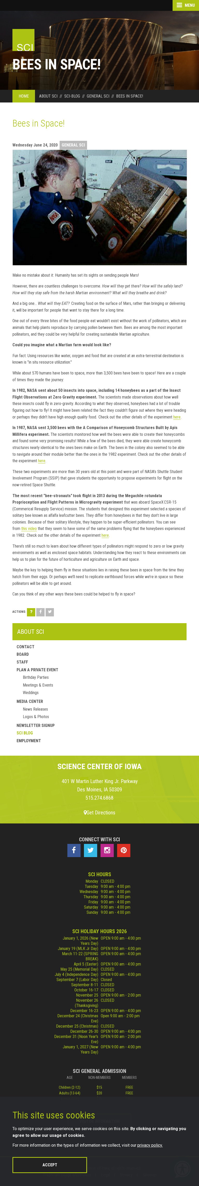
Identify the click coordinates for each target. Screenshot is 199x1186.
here (177, 417)
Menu (189, 5)
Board (23, 654)
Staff (22, 662)
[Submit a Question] (31, 612)
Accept (49, 1164)
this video (29, 528)
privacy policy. (150, 1145)
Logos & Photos (36, 716)
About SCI (30, 631)
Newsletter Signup (36, 725)
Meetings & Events (38, 685)
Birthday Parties (36, 677)
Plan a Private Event (37, 669)
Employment (29, 740)
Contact (25, 646)
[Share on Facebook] (40, 612)
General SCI (73, 145)
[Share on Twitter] (50, 612)
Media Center (30, 701)
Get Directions (101, 812)
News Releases (35, 709)
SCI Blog (25, 733)
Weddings (31, 692)
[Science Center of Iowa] (23, 40)
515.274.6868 (99, 798)
